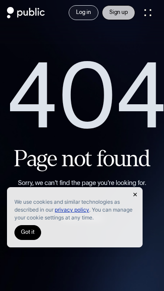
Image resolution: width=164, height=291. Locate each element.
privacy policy (72, 209)
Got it (28, 232)
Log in (83, 12)
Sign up (118, 12)
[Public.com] (26, 15)
